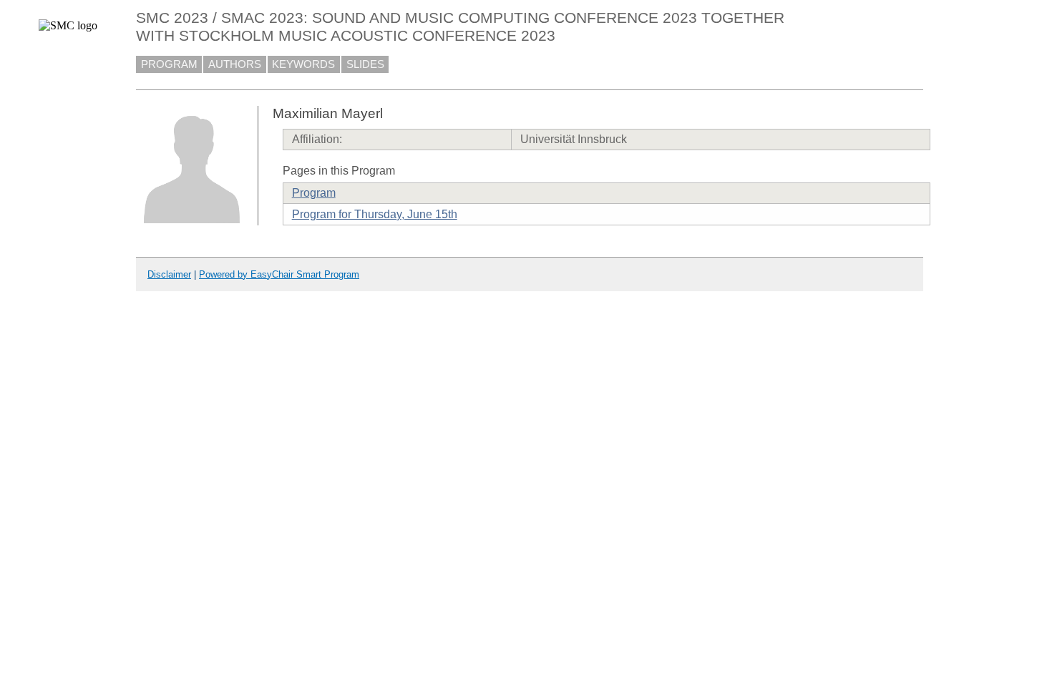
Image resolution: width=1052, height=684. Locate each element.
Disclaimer (169, 274)
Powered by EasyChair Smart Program (279, 274)
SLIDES (365, 64)
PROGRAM (169, 64)
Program (314, 193)
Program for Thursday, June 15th (374, 214)
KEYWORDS (303, 64)
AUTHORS (234, 64)
